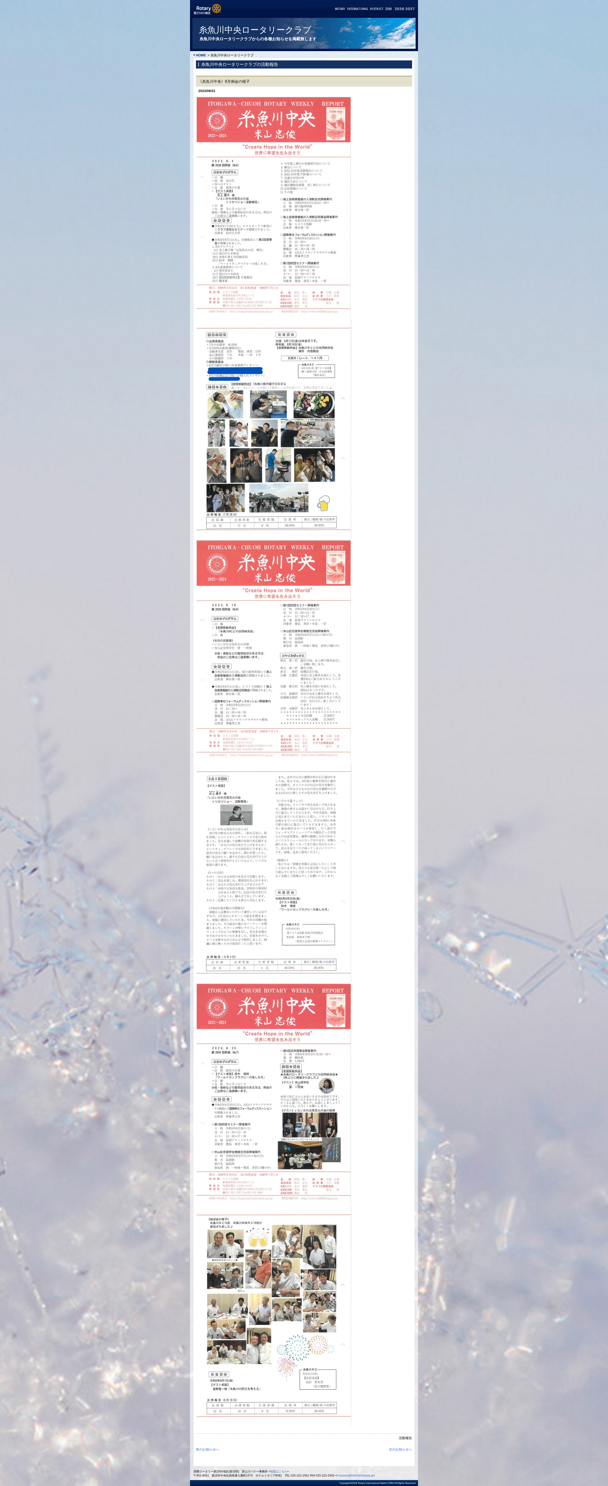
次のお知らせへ (400, 1449)
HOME (201, 55)
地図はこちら (278, 1471)
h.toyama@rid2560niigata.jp (355, 1475)
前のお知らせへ (207, 1449)
